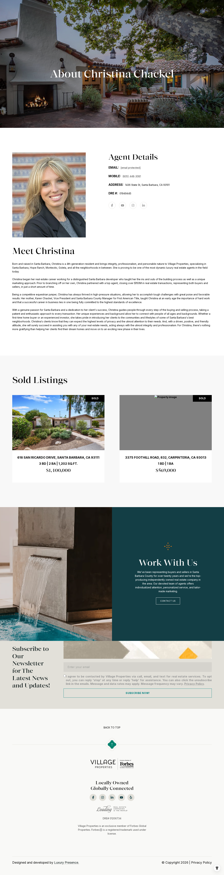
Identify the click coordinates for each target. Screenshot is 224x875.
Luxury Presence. (66, 862)
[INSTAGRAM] (133, 205)
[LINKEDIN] (143, 205)
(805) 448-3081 (131, 176)
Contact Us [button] (168, 601)
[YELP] (130, 797)
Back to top (112, 727)
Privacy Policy (194, 684)
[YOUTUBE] (122, 205)
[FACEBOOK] (111, 205)
